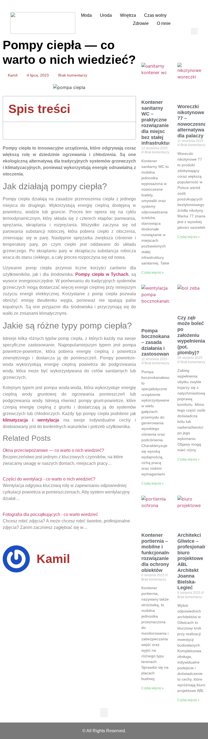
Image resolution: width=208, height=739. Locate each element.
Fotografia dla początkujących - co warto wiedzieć (50, 514)
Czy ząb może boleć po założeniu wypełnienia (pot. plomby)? (191, 335)
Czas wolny (155, 15)
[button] (194, 31)
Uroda (106, 15)
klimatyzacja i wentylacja (31, 420)
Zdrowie (141, 23)
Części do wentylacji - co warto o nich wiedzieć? (49, 479)
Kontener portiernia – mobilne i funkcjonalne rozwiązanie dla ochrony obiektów (156, 552)
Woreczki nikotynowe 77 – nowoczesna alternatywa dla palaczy (191, 121)
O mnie (164, 23)
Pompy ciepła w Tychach (101, 274)
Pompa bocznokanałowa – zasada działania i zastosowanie (160, 342)
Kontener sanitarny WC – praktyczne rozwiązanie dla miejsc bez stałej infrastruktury (157, 123)
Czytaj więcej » (152, 272)
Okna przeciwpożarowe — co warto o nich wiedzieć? (53, 450)
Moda (86, 15)
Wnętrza (128, 15)
